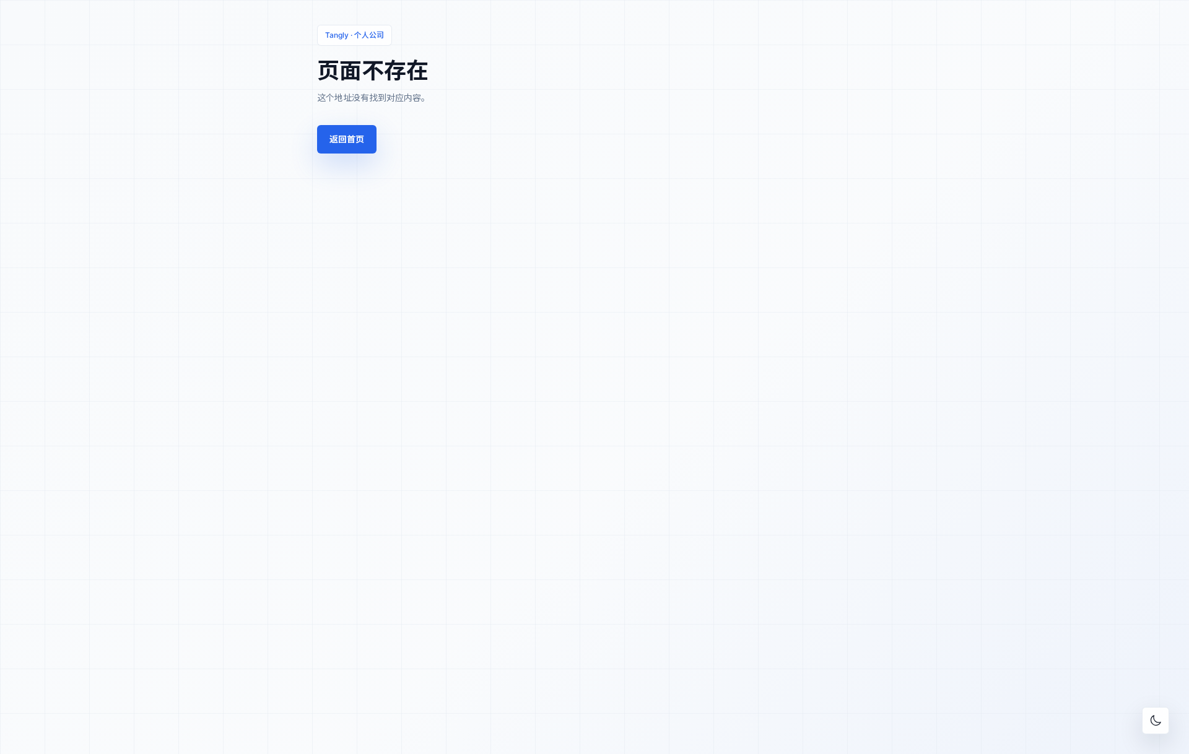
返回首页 (346, 139)
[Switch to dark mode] (1155, 720)
